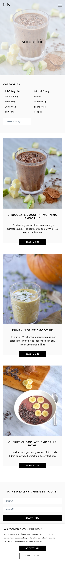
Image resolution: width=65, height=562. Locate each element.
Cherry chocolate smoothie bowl (32, 443)
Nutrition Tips (40, 101)
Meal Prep (10, 101)
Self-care (9, 111)
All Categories (12, 91)
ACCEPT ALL (32, 548)
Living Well (10, 106)
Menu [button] (46, 5)
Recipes (38, 111)
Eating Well (40, 106)
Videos (37, 96)
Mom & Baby (11, 96)
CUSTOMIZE (32, 555)
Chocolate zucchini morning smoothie (32, 216)
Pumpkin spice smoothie (32, 330)
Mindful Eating (41, 91)
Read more (33, 242)
